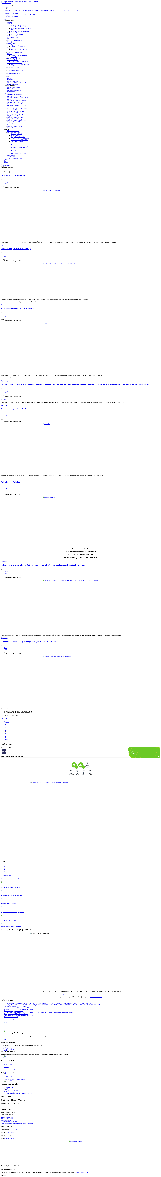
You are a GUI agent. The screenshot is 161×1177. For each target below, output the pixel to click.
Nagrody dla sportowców (17, 45)
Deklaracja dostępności (7, 1118)
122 (5, 727)
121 (5, 725)
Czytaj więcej (4, 245)
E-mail (6, 183)
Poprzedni (6, 722)
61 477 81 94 (13, 1129)
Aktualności (10, 22)
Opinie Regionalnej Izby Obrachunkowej (15, 1079)
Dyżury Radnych (15, 135)
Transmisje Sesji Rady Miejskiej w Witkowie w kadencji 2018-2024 (20, 146)
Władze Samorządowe (13, 131)
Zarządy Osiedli (11, 156)
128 (5, 736)
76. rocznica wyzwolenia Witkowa (15, 409)
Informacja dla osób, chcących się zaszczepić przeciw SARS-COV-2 (30, 641)
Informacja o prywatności (81, 1172)
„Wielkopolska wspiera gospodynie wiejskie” (16, 1006)
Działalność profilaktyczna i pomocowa (17, 66)
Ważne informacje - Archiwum (9, 1019)
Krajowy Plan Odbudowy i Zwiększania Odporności (14, 95)
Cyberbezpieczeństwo (6, 1120)
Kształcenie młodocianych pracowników (14, 90)
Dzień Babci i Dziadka (10, 482)
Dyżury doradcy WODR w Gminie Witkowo (16, 1014)
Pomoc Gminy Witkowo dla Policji (16, 249)
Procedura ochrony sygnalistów (9, 1121)
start (5, 721)
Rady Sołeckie (11, 155)
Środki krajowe (11, 125)
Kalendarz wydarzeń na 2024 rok (19, 46)
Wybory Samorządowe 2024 (18, 26)
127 (5, 734)
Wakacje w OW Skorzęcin (8, 903)
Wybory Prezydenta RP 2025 (18, 25)
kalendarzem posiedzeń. (96, 997)
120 (5, 724)
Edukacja (9, 42)
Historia (9, 54)
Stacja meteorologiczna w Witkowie (16, 69)
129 (5, 738)
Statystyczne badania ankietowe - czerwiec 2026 (17, 1008)
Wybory (9, 23)
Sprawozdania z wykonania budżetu (13, 1077)
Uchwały (6, 1067)
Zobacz (3, 1039)
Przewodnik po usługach (13, 37)
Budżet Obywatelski (12, 35)
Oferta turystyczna (12, 79)
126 (5, 733)
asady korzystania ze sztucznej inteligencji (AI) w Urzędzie (17, 1123)
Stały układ (7, 13)
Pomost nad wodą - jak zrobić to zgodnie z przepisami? (18, 1009)
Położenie (10, 75)
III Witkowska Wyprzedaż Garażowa (11, 895)
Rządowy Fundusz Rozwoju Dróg (16, 120)
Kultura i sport (11, 43)
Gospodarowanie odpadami (14, 63)
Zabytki (9, 78)
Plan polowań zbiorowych (11, 1017)
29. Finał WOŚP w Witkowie (13, 175)
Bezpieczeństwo (11, 48)
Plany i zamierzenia (9, 1089)
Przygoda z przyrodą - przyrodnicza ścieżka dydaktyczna (16, 83)
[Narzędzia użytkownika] (1, 179)
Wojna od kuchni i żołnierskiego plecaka (12, 912)
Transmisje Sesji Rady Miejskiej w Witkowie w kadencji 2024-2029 (20, 139)
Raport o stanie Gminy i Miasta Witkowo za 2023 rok (18, 1093)
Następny (6, 739)
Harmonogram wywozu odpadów (20, 64)
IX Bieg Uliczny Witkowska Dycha (10, 887)
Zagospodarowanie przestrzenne (15, 70)
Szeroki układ (14, 13)
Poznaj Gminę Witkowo (13, 73)
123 (5, 728)
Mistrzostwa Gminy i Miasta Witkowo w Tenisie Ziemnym (17, 879)
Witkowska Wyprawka (13, 39)
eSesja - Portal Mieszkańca (18, 137)
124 (5, 730)
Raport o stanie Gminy (13, 67)
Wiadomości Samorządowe (14, 52)
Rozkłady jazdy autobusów (14, 40)
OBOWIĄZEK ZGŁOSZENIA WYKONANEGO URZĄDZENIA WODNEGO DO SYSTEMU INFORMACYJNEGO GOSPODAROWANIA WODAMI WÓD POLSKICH (52, 1005)
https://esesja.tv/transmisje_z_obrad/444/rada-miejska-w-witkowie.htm (80, 994)
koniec (6, 741)
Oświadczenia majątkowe (11, 1069)
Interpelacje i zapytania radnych (19, 141)
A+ (8, 7)
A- (4, 7)
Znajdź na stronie (8, 167)
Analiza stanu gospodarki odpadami (13, 1092)
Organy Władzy (8, 1064)
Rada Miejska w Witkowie (14, 132)
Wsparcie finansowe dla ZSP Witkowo (17, 308)
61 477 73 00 (10, 1132)
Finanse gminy (8, 1076)
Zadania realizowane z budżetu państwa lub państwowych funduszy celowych (17, 105)
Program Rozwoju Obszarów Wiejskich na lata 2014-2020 (15, 115)
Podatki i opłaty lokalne (17, 34)
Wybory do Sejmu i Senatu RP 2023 (20, 31)
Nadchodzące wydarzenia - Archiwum (11, 926)
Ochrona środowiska (12, 60)
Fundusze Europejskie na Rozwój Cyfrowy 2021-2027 (16, 112)
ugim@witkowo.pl (9, 1138)
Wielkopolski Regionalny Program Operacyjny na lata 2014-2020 (16, 101)
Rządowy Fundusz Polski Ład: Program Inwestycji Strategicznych (16, 118)
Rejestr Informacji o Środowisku (19, 61)
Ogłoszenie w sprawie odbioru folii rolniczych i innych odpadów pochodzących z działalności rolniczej (44, 565)
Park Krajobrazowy (12, 81)
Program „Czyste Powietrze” (9, 920)
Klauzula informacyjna (7, 1117)
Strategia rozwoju (8, 1087)
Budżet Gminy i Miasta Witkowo (16, 32)
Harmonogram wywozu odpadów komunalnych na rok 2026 (20, 1015)
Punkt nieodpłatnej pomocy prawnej (13, 1011)
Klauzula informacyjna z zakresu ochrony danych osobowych (19, 152)
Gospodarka (10, 88)
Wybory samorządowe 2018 (14, 158)
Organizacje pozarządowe (14, 58)
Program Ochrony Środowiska (12, 1090)
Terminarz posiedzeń (16, 134)
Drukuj (6, 182)
